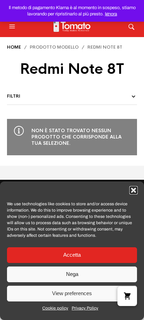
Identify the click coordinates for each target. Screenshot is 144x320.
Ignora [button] (111, 14)
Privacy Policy (85, 308)
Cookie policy (55, 308)
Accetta (72, 255)
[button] (133, 190)
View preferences (72, 293)
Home (14, 47)
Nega (72, 274)
